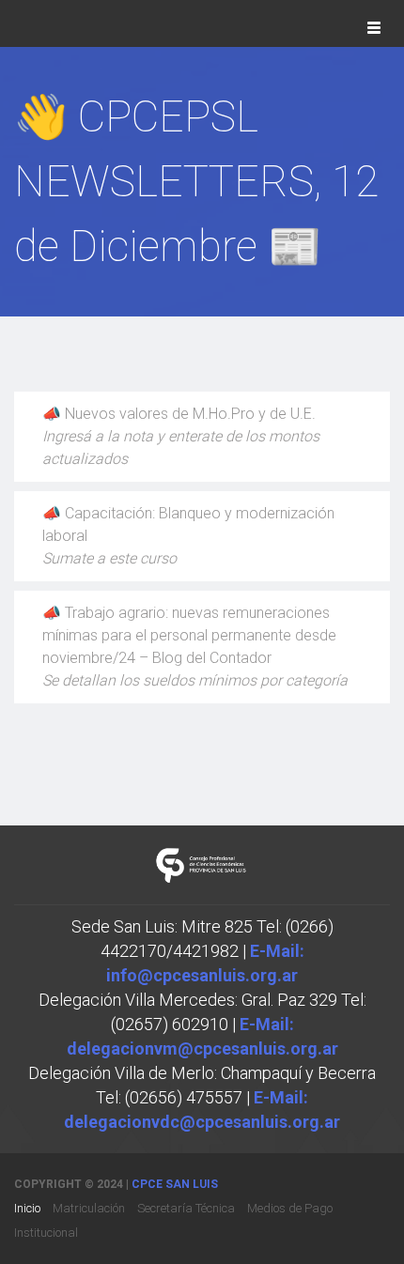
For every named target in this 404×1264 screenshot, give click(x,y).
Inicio (27, 1208)
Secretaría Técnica (186, 1208)
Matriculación (89, 1208)
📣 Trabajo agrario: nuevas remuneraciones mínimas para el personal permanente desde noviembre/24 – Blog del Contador (195, 646)
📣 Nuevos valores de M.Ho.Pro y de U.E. (180, 436)
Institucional (46, 1232)
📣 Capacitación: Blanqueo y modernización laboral (188, 535)
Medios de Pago (290, 1208)
